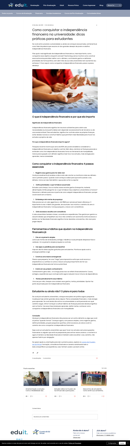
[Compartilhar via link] (37, 353)
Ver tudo (104, 368)
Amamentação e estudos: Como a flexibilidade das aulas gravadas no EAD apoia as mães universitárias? (35, 389)
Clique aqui (76, 437)
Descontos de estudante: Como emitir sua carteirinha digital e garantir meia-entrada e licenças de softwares (93, 389)
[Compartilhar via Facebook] (33, 353)
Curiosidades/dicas (94, 13)
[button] (73, 5)
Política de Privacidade (74, 443)
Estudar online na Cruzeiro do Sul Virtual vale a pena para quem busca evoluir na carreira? (65, 389)
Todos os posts (7, 13)
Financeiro (39, 13)
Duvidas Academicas (53, 13)
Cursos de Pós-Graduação (74, 13)
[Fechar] (128, 443)
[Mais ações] (97, 25)
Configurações (112, 443)
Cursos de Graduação (24, 13)
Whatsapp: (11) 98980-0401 (105, 435)
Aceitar (122, 443)
